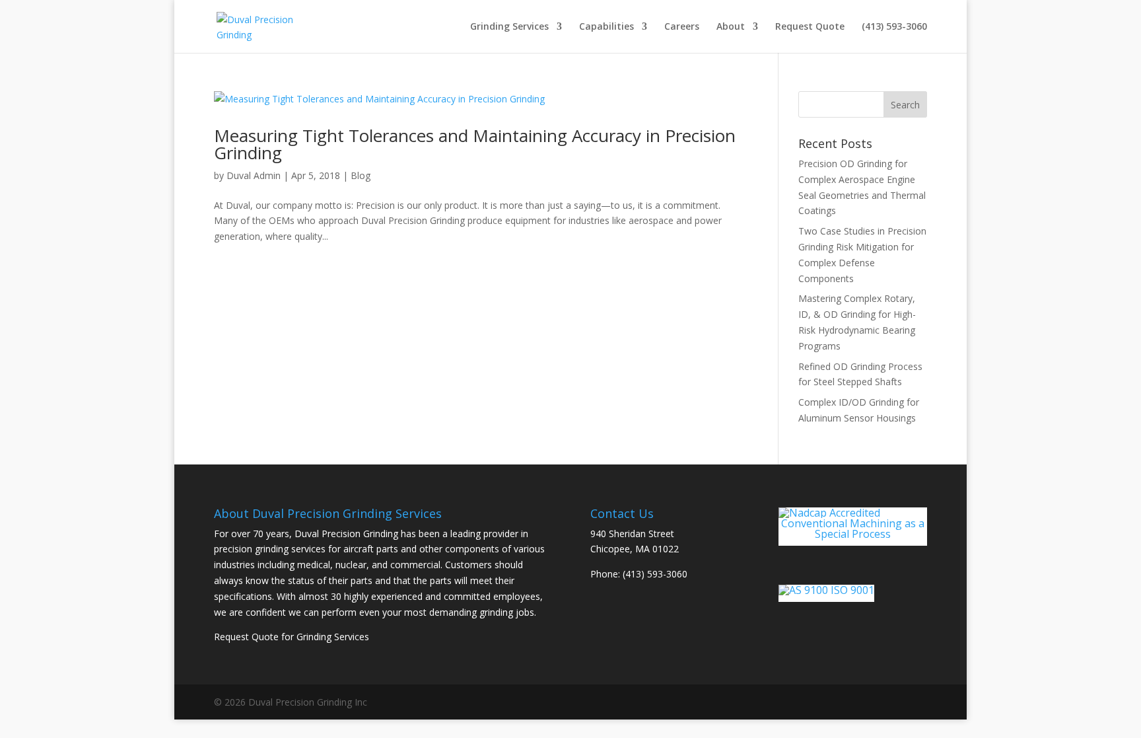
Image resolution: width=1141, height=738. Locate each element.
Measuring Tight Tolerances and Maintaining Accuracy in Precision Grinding (475, 144)
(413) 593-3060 (894, 27)
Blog (360, 175)
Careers (681, 27)
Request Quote (810, 27)
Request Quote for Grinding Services (291, 636)
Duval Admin (253, 175)
